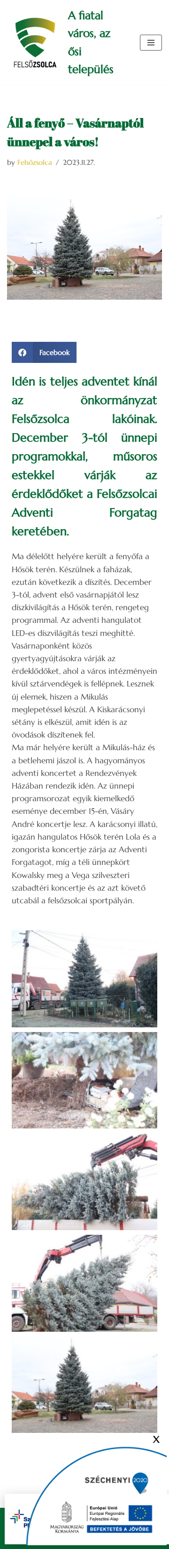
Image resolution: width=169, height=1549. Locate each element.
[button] (44, 352)
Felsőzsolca (34, 162)
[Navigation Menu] (151, 43)
